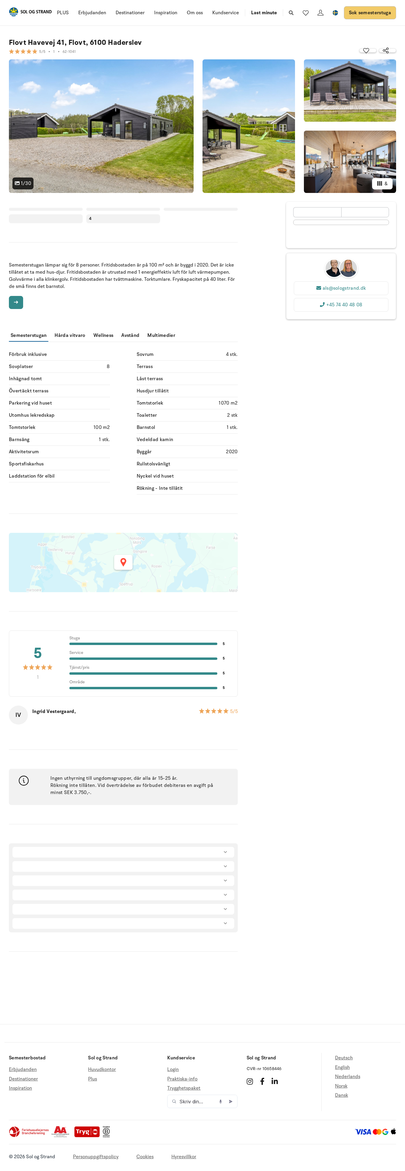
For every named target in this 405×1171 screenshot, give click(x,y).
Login (173, 1070)
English (342, 1067)
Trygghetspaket (183, 1088)
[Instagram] (250, 1081)
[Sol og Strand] (30, 13)
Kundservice (225, 12)
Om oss (195, 12)
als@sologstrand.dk (344, 288)
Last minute (264, 12)
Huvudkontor (102, 1070)
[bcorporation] (108, 1136)
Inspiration (165, 12)
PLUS (63, 12)
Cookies (145, 1156)
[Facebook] (262, 1081)
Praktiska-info (182, 1079)
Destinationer (130, 12)
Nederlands (347, 1076)
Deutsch (344, 1058)
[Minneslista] (305, 13)
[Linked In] (275, 1081)
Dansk (341, 1095)
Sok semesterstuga (370, 12)
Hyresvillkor (183, 1156)
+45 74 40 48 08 (344, 305)
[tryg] (88, 1136)
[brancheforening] (29, 1136)
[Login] (320, 13)
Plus (92, 1079)
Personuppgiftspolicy (96, 1156)
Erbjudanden (92, 12)
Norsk (341, 1086)
